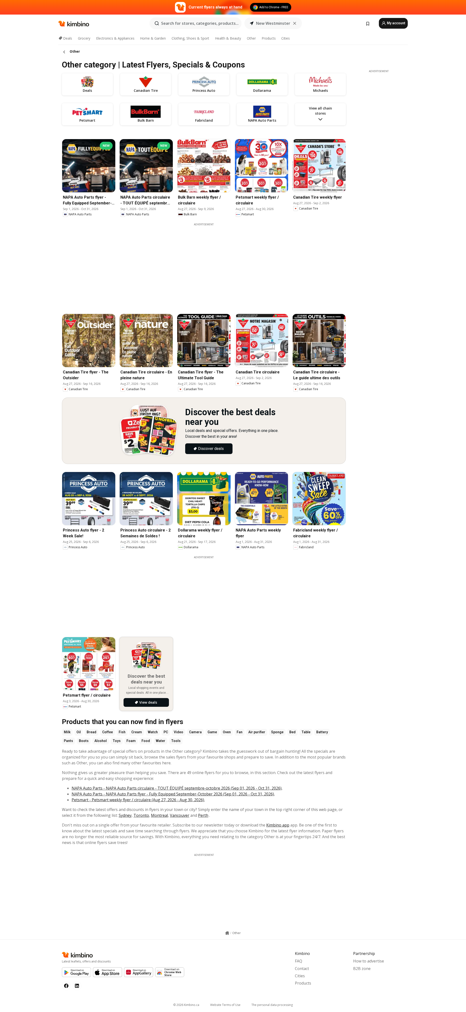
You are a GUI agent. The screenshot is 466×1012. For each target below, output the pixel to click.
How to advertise (368, 961)
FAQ (298, 961)
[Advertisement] (204, 593)
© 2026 (186, 1005)
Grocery (84, 38)
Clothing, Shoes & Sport (190, 38)
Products (269, 38)
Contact (302, 968)
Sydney (125, 815)
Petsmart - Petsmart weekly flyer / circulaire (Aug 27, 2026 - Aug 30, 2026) (138, 799)
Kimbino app (277, 825)
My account (395, 23)
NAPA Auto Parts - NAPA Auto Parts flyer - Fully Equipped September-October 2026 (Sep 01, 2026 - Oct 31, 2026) (173, 794)
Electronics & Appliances (115, 38)
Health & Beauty (228, 38)
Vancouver (179, 815)
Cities (285, 38)
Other (251, 38)
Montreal (159, 815)
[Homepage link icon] (227, 933)
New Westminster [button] (273, 23)
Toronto (141, 815)
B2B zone (362, 968)
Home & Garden (153, 38)
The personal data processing (272, 1005)
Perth (203, 815)
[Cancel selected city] (294, 23)
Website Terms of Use (225, 1005)
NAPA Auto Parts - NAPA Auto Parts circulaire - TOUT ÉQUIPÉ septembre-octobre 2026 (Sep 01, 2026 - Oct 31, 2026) (177, 788)
